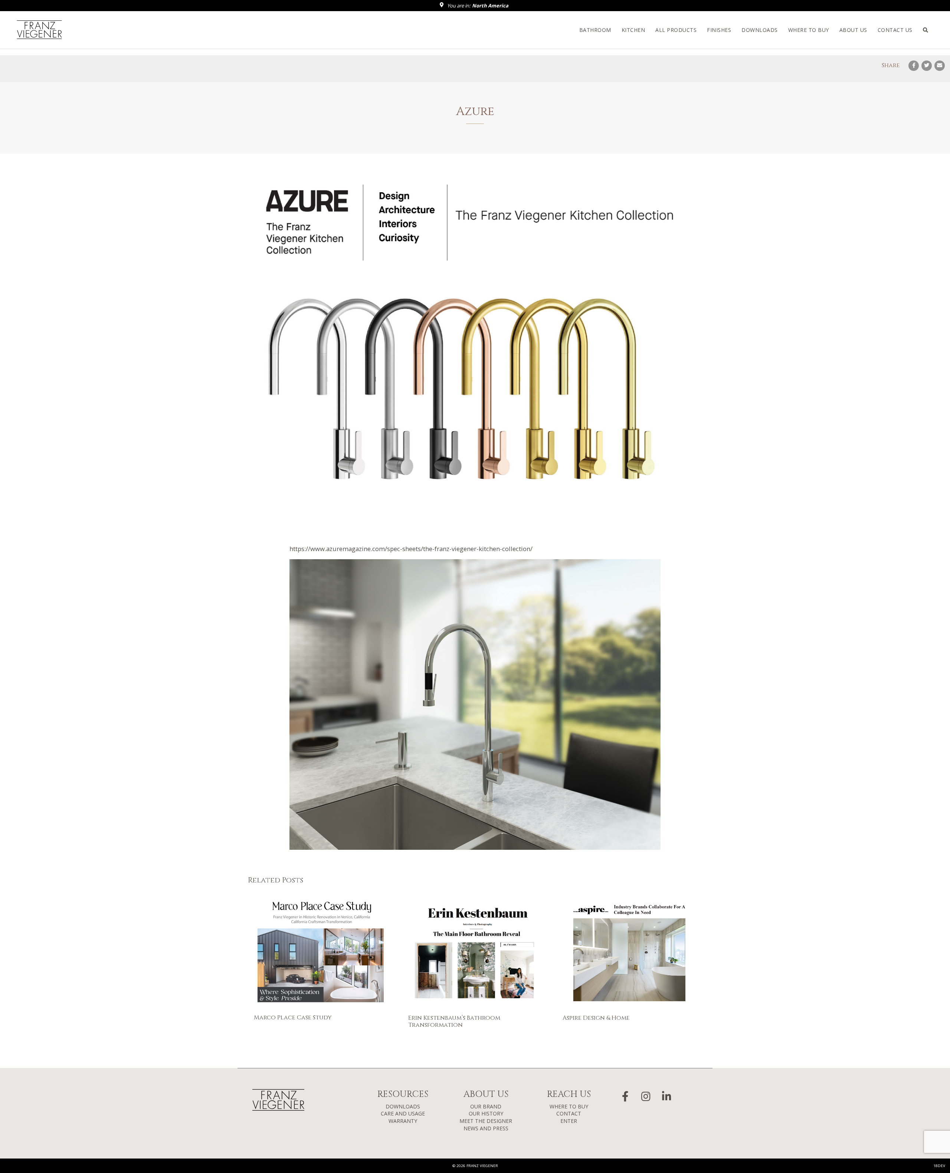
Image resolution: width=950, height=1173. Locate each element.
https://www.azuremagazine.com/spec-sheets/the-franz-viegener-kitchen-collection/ (411, 548)
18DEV (939, 1165)
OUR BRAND (485, 1106)
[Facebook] (913, 65)
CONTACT (568, 1113)
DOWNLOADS (403, 1106)
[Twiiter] (926, 65)
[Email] (939, 65)
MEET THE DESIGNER (485, 1120)
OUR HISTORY (486, 1113)
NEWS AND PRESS (485, 1128)
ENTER (568, 1120)
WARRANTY (403, 1120)
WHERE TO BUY (569, 1106)
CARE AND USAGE (403, 1113)
